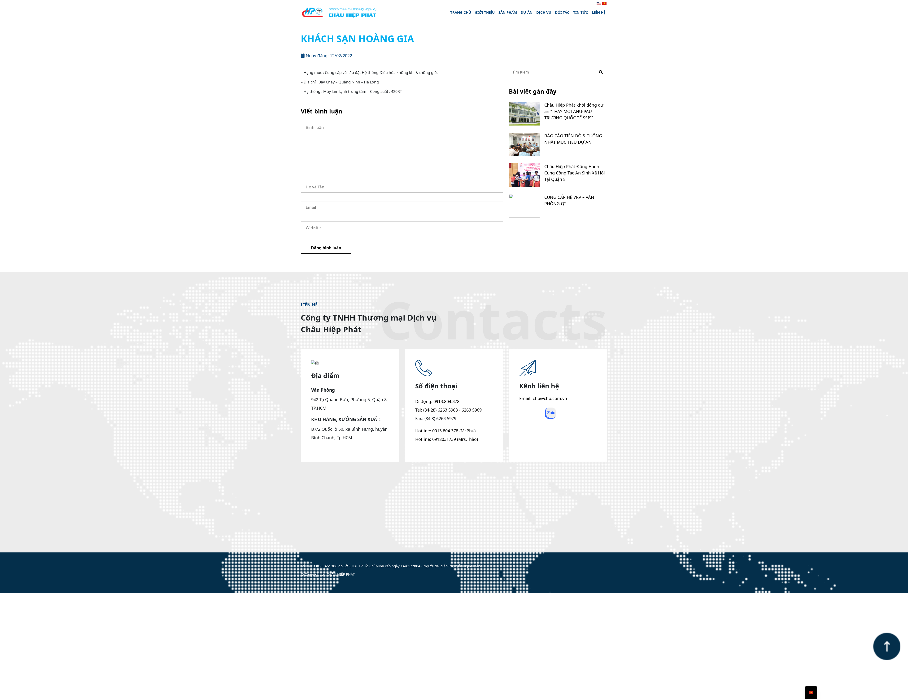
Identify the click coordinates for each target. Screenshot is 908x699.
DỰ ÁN (527, 12)
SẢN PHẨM (507, 12)
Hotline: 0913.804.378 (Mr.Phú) (445, 431)
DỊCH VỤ (543, 12)
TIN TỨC (580, 12)
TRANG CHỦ (460, 12)
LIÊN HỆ (598, 12)
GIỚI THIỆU (485, 12)
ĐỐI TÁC (562, 12)
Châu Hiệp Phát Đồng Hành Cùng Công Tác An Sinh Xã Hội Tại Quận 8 (574, 173)
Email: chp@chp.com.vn (543, 398)
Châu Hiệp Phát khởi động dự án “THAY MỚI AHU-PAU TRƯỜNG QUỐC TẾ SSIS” (573, 111)
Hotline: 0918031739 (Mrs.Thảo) (446, 439)
